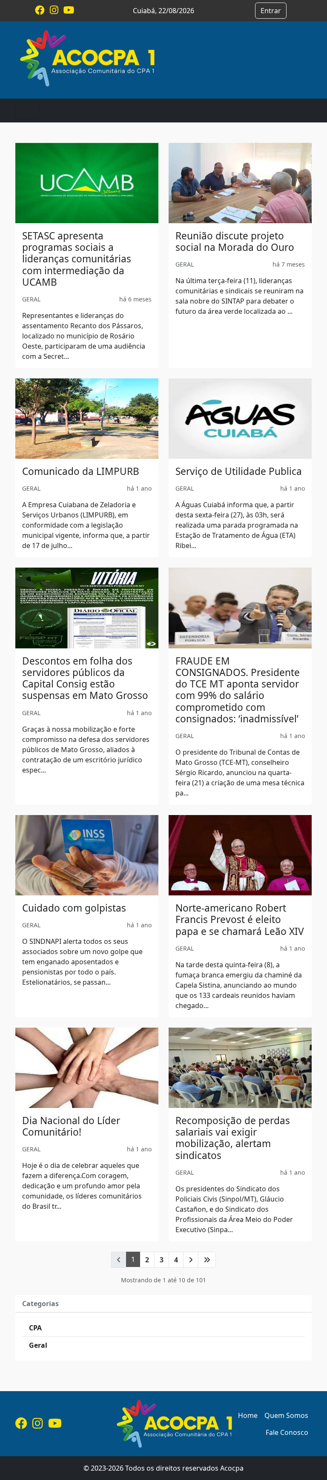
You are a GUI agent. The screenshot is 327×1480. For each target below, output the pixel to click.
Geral (38, 1345)
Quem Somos (286, 1415)
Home (248, 1415)
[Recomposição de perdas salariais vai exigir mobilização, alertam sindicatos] (240, 1068)
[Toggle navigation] (27, 110)
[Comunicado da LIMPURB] (86, 418)
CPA (35, 1327)
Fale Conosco (287, 1432)
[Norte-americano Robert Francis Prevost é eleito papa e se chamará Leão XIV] (240, 855)
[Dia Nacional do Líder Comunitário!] (86, 1068)
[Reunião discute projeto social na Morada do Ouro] (240, 183)
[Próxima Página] (190, 1260)
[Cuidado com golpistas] (86, 855)
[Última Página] (207, 1260)
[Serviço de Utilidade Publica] (240, 418)
